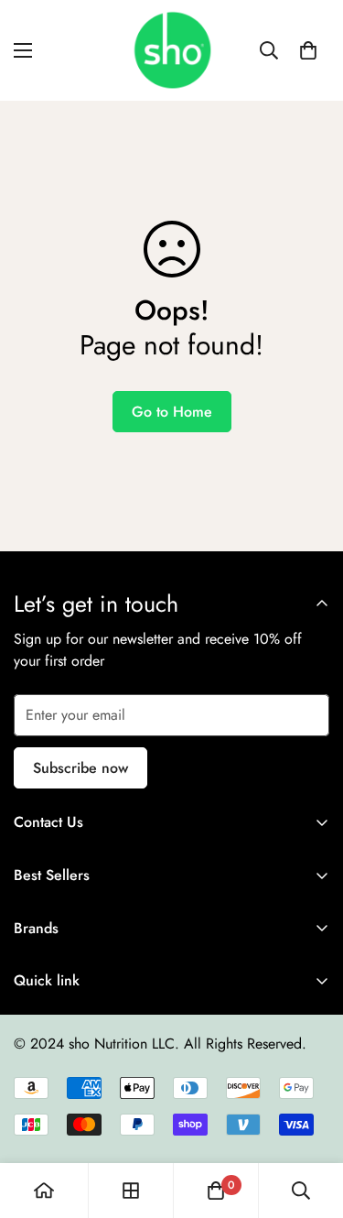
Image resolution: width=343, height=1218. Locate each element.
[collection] (131, 1190)
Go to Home (172, 411)
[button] (308, 50)
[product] (44, 1191)
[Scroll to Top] (310, 1121)
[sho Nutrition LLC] (172, 50)
